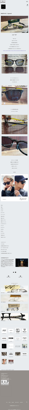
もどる (27, 5)
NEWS (10, 402)
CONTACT (21, 402)
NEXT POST (20, 277)
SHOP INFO (17, 402)
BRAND (13, 402)
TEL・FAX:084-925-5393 (4, 376)
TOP (6, 402)
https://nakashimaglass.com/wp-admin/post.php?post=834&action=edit (14, 50)
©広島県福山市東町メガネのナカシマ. (14, 405)
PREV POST (8, 277)
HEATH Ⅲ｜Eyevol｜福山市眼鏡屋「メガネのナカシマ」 (14, 409)
